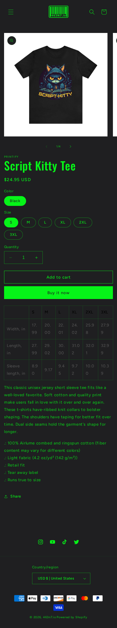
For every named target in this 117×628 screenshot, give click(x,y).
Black (15, 201)
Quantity (11, 247)
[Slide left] (47, 147)
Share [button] (15, 496)
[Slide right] (70, 147)
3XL (13, 234)
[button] (11, 12)
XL (62, 222)
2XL (83, 222)
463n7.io (49, 617)
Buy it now (58, 292)
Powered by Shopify (72, 617)
